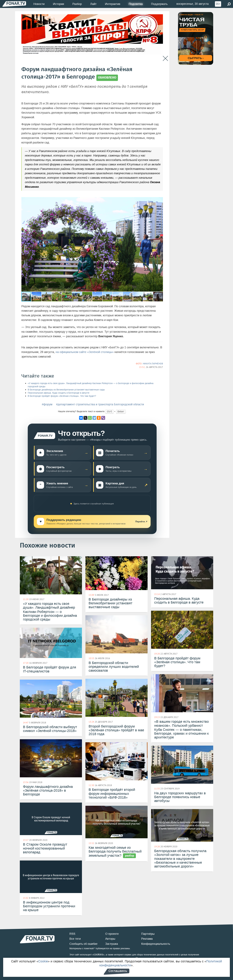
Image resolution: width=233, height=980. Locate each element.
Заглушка (111, 944)
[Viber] (103, 418)
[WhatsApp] (90, 418)
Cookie (43, 961)
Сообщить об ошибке (83, 944)
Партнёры (148, 934)
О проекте (112, 934)
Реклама (147, 939)
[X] (85, 418)
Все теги (75, 939)
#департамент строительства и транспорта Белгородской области (100, 404)
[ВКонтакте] (81, 418)
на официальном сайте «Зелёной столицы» (85, 352)
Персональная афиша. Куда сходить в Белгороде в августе (58, 392)
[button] (160, 200)
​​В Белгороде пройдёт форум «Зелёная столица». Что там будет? (62, 396)
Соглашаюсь (117, 971)
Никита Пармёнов (153, 363)
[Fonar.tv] (14, 3)
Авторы (110, 939)
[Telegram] (94, 418)
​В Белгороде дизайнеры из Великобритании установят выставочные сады (66, 389)
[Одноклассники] (99, 418)
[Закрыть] (165, 58)
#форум (47, 404)
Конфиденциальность (155, 944)
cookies (98, 954)
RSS (72, 934)
